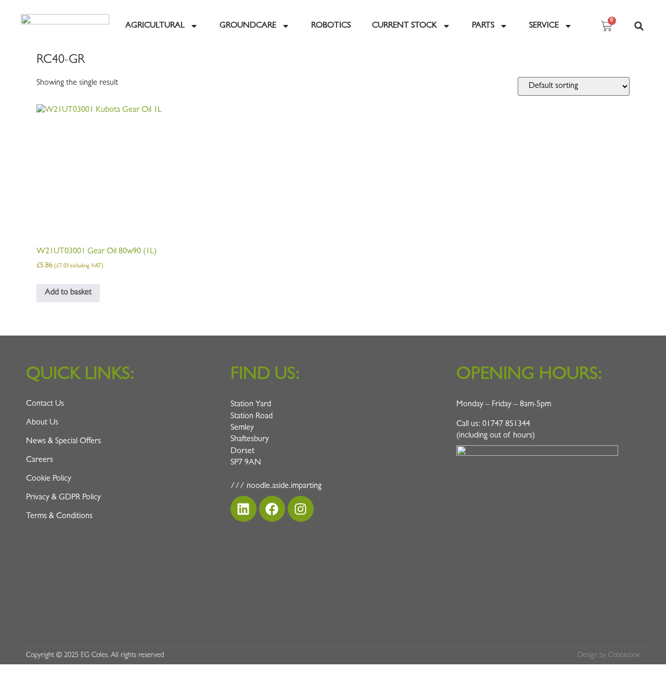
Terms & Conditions (59, 516)
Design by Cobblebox (609, 655)
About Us (42, 423)
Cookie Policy (48, 479)
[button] (639, 26)
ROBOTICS (331, 26)
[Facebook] (272, 509)
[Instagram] (301, 509)
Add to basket (68, 293)
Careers (39, 460)
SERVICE (544, 26)
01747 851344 (506, 424)
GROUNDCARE (248, 26)
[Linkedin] (243, 509)
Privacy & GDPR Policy (63, 498)
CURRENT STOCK (404, 26)
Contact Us (45, 404)
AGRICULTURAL (155, 26)
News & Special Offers (63, 441)
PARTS (483, 26)
